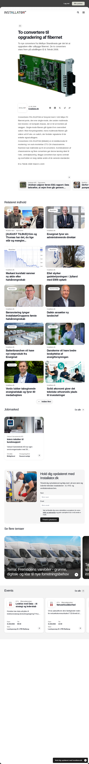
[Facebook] (50, 107)
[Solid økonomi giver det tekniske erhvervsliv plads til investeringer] (65, 379)
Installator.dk (33, 109)
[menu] (83, 12)
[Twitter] (59, 107)
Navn (42, 493)
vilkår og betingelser (49, 512)
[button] (69, 177)
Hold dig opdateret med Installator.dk (68, 760)
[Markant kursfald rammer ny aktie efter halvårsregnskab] (24, 263)
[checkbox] (41, 512)
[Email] (64, 107)
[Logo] (15, 12)
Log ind (66, 3)
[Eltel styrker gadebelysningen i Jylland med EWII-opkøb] (65, 263)
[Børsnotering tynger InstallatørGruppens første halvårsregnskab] (24, 303)
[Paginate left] (6, 438)
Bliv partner (78, 3)
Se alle (78, 409)
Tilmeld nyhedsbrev (49, 519)
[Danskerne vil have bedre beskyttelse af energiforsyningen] (65, 341)
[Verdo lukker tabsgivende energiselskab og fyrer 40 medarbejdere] (24, 379)
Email (42, 501)
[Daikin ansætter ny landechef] (65, 301)
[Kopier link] (70, 108)
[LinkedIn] (55, 107)
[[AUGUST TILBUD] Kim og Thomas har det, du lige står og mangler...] (24, 224)
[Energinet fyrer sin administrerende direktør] (65, 222)
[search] (78, 12)
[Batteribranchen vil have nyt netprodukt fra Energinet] (24, 341)
